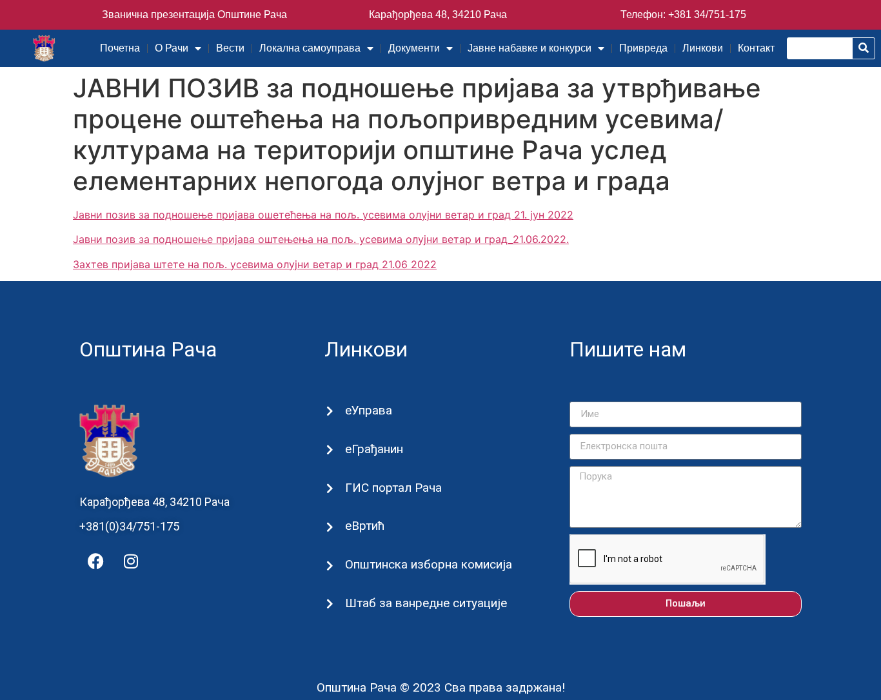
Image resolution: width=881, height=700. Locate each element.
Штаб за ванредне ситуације (426, 603)
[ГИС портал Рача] (329, 488)
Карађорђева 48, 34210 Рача (438, 14)
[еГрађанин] (329, 449)
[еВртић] (329, 526)
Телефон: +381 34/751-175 (683, 14)
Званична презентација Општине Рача (194, 14)
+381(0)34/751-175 (129, 526)
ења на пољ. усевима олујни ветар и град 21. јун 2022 (434, 214)
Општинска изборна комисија (428, 564)
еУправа (368, 410)
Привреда (643, 48)
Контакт (756, 48)
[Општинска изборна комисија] (329, 565)
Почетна (120, 48)
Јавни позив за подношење (143, 239)
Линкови (702, 48)
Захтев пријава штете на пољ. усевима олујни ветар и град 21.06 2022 (255, 264)
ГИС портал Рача (393, 487)
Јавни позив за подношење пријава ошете (181, 214)
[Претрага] (864, 48)
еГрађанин (374, 449)
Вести (230, 48)
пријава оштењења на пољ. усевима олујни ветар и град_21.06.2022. (392, 239)
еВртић (365, 525)
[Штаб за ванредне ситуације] (329, 603)
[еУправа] (329, 410)
